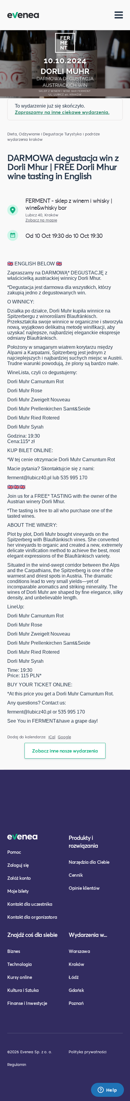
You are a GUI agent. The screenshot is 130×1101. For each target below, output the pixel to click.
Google (64, 737)
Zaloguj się (18, 865)
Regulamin (16, 1064)
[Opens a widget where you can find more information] (107, 1090)
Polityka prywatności (87, 1051)
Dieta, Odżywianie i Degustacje (35, 134)
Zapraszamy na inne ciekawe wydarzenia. (62, 112)
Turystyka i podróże (82, 134)
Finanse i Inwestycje (27, 1003)
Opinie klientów (84, 888)
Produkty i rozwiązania (83, 841)
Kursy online (19, 977)
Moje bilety (18, 891)
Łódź (73, 977)
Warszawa (79, 951)
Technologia (19, 964)
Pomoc (14, 852)
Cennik (76, 875)
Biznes (13, 951)
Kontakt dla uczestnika (29, 904)
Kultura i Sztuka (23, 990)
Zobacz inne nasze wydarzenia (65, 750)
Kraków (76, 964)
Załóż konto (19, 878)
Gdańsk (76, 990)
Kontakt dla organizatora (32, 917)
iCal (51, 737)
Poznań (76, 1003)
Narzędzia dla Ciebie (89, 862)
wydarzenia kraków (25, 139)
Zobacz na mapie (41, 220)
